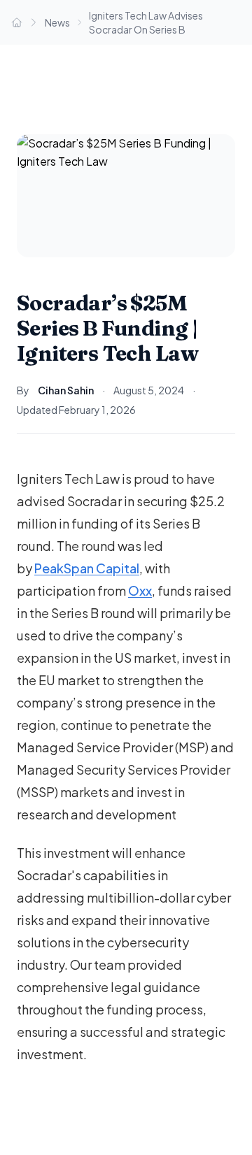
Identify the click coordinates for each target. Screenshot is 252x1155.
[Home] (16, 22)
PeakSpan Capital (86, 568)
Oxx (140, 590)
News (57, 22)
